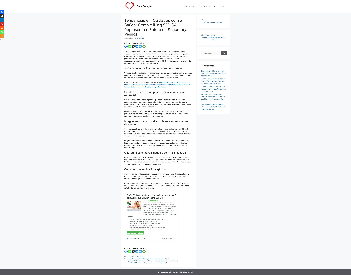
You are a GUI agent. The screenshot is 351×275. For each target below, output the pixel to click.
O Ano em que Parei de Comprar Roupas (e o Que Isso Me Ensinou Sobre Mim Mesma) (213, 89)
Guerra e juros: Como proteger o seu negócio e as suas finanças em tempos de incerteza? (213, 81)
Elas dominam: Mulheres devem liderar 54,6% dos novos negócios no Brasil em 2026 (213, 73)
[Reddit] (2, 28)
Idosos (167, 259)
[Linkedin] (136, 46)
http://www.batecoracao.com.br (183, 272)
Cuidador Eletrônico (154, 259)
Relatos (222, 6)
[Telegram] (140, 46)
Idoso (163, 259)
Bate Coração (144, 6)
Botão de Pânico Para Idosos (135, 257)
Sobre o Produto (190, 6)
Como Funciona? (204, 6)
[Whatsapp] (129, 46)
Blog (214, 6)
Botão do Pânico (142, 259)
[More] (2, 36)
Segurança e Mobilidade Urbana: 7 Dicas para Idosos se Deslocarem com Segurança (152, 261)
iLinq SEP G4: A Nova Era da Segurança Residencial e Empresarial (146, 263)
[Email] (144, 46)
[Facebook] (126, 46)
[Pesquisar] (224, 53)
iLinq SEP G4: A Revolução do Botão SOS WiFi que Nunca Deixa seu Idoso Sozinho (213, 107)
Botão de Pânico (131, 259)
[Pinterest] (2, 24)
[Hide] (0, 40)
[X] (133, 46)
